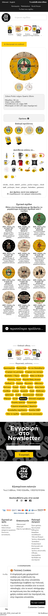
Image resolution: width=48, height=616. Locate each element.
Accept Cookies (38, 603)
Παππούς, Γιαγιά (14, 379)
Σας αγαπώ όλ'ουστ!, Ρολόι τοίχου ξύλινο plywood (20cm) (24, 258)
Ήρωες (30, 387)
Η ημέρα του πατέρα (34, 372)
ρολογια (11, 187)
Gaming (19, 383)
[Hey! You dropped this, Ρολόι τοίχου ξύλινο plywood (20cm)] (9, 219)
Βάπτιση (24, 376)
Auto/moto (39, 387)
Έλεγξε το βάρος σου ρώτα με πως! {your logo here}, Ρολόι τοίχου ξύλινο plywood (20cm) (39, 311)
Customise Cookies (36, 607)
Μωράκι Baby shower (31, 379)
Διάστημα (9, 395)
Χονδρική (5, 525)
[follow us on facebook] (17, 500)
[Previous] (10, 31)
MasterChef (21, 368)
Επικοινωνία (23, 521)
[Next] (38, 31)
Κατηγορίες (15, 6)
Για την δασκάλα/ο (36, 368)
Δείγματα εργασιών (9, 530)
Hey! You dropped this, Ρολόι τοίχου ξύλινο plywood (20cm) (9, 232)
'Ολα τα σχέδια (12, 414)
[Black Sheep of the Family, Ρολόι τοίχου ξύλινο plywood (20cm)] (9, 246)
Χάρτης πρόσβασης (24, 529)
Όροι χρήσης (36, 525)
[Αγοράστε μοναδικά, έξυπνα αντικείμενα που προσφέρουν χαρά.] (6, 17)
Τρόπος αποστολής (38, 551)
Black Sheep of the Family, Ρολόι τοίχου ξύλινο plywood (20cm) (8, 258)
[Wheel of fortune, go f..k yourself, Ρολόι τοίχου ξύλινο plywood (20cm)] (24, 219)
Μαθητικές (40, 391)
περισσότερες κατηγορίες (31, 414)
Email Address (12, 444)
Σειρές (22, 387)
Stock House (36, 6)
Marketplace (25, 6)
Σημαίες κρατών (18, 402)
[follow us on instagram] (21, 500)
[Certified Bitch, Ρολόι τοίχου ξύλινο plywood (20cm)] (9, 298)
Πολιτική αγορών (35, 521)
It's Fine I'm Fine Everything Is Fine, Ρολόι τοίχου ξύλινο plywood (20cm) (39, 259)
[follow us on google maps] (30, 500)
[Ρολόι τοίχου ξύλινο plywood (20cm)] (29, 130)
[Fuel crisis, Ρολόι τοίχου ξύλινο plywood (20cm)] (39, 272)
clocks (5, 184)
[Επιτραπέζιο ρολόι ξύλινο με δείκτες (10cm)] (8, 140)
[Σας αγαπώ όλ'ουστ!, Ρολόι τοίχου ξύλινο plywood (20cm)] (24, 246)
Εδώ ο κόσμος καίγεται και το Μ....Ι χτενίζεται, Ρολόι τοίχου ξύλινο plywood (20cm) (24, 311)
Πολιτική (39, 395)
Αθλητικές (39, 383)
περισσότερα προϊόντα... (26, 328)
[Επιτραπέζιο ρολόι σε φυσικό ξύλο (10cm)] (18, 140)
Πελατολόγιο (6, 528)
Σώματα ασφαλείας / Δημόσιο (24, 406)
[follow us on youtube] (26, 500)
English (12, 2)
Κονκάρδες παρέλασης (17, 410)
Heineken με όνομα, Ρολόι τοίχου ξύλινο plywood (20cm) (8, 284)
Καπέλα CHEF (34, 410)
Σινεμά (15, 387)
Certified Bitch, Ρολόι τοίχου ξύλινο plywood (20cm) (8, 310)
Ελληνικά (5, 2)
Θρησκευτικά (28, 395)
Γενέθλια (6, 391)
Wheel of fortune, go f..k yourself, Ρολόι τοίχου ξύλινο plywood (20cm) (24, 232)
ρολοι (23, 184)
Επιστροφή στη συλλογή (15, 44)
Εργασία (24, 391)
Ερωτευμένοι (9, 368)
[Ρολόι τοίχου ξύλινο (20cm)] (18, 130)
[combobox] (29, 17)
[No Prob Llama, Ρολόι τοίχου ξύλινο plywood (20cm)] (24, 272)
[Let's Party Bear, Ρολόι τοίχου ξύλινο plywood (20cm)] (39, 219)
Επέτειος (7, 387)
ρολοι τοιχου (33, 184)
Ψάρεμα (7, 399)
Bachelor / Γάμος (12, 376)
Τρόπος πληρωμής (38, 539)
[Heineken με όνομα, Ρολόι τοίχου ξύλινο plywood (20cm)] (9, 272)
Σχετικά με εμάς (7, 521)
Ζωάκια (15, 391)
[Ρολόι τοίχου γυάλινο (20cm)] (39, 130)
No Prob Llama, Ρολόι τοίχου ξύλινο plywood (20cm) (24, 284)
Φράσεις (23, 399)
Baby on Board (36, 376)
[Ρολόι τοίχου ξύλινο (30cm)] (8, 130)
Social (15, 399)
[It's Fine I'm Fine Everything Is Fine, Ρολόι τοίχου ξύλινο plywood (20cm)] (39, 246)
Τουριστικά (31, 402)
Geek (32, 391)
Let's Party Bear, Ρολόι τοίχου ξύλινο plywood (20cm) (39, 231)
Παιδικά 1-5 (9, 383)
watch (17, 184)
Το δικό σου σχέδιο (26, 9)
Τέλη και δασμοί (37, 537)
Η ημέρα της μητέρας (14, 372)
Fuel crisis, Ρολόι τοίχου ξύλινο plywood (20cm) (39, 283)
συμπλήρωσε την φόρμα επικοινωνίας (25, 194)
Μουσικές (29, 383)
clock (11, 184)
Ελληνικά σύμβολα (36, 399)
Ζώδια (18, 395)
